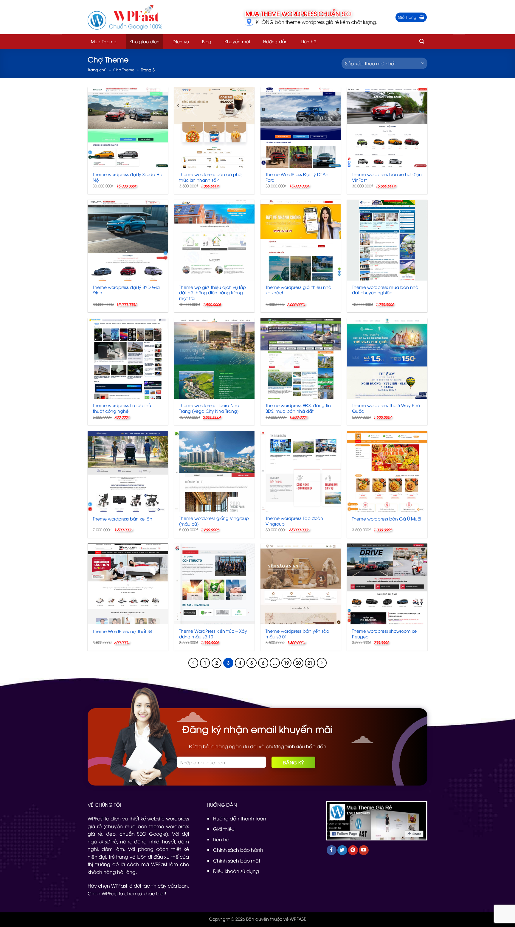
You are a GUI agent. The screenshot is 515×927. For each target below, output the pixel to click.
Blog (206, 41)
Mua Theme (104, 41)
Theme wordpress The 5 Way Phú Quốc (386, 408)
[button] (411, 17)
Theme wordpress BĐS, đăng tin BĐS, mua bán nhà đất (298, 408)
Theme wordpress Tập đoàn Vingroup (294, 520)
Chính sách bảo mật (236, 860)
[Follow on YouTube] (364, 850)
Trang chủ (97, 69)
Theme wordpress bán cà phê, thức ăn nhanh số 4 (211, 177)
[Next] (322, 663)
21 (310, 663)
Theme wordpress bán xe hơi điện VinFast (387, 177)
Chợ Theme (123, 69)
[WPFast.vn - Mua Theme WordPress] (125, 17)
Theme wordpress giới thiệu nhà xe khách (298, 289)
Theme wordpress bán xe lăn (122, 518)
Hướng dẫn (275, 41)
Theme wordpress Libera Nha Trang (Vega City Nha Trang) (209, 408)
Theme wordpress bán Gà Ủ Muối (386, 518)
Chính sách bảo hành (238, 849)
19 (286, 663)
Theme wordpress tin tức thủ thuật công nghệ (122, 408)
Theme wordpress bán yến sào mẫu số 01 (297, 633)
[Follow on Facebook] (331, 850)
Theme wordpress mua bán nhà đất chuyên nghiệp (385, 289)
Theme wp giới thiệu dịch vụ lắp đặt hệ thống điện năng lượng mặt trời (212, 292)
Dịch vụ (181, 41)
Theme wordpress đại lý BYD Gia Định (126, 289)
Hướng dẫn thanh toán (239, 818)
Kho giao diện (144, 41)
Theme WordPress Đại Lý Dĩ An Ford (297, 177)
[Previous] (193, 663)
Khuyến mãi (237, 41)
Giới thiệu (224, 829)
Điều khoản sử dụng (236, 871)
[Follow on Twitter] (342, 850)
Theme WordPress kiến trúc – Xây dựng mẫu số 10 (213, 633)
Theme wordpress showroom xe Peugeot (384, 633)
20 (298, 663)
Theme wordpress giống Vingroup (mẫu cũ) (214, 520)
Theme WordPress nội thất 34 (122, 631)
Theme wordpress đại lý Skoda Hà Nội (127, 177)
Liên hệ (308, 41)
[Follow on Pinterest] (353, 850)
